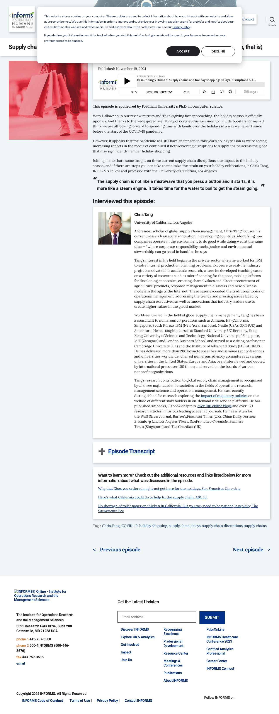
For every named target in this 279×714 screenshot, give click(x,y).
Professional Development (173, 643)
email (20, 663)
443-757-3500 (40, 639)
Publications (172, 673)
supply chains (255, 525)
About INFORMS (175, 681)
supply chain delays (185, 525)
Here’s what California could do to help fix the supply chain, (152, 497)
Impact (126, 652)
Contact (248, 19)
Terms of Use (80, 701)
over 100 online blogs (214, 406)
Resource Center (175, 653)
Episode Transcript (131, 451)
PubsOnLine (215, 629)
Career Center (216, 661)
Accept (183, 51)
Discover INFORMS (135, 629)
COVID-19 (129, 525)
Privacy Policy (181, 27)
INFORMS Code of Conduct (42, 701)
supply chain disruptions (222, 525)
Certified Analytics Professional (219, 651)
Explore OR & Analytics (137, 637)
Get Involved (130, 645)
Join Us (126, 660)
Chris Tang (111, 525)
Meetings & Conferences (172, 663)
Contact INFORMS (138, 701)
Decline (218, 51)
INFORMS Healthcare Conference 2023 (222, 639)
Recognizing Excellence (172, 631)
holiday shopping (153, 525)
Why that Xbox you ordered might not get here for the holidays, (169, 488)
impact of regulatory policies (224, 395)
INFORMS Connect (220, 669)
